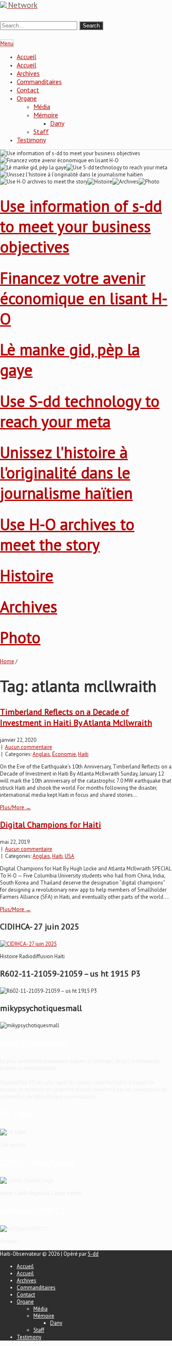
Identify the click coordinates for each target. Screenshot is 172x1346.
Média (41, 106)
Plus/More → (15, 807)
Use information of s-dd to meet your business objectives (81, 226)
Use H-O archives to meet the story (67, 534)
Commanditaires (39, 81)
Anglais (41, 754)
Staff (41, 131)
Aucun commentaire (28, 747)
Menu (6, 43)
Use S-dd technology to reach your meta (79, 411)
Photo (20, 637)
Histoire (26, 575)
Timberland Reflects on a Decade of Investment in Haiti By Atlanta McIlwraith (76, 717)
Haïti (83, 754)
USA (69, 856)
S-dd (93, 1253)
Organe (27, 98)
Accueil (26, 56)
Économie (64, 754)
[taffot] (28, 943)
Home (7, 661)
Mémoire (45, 115)
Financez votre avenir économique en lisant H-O (83, 298)
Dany (57, 123)
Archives (28, 73)
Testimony (31, 140)
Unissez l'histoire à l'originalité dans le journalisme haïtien (66, 472)
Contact (28, 90)
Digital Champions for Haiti (50, 824)
